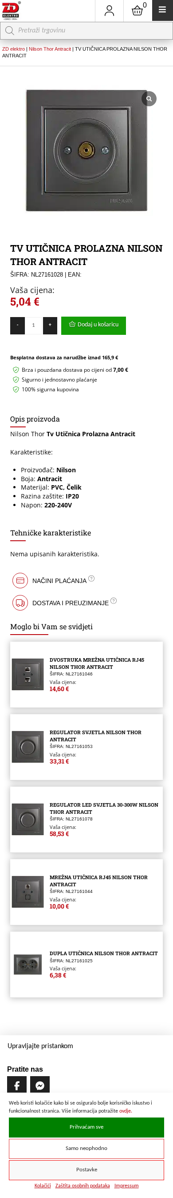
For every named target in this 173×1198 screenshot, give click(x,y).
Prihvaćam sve (86, 1127)
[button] (86, 581)
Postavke (86, 1170)
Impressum (126, 1186)
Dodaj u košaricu (98, 325)
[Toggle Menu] (162, 10)
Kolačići (43, 1186)
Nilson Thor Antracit (50, 49)
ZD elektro (13, 49)
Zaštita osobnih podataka (82, 1186)
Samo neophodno (86, 1148)
